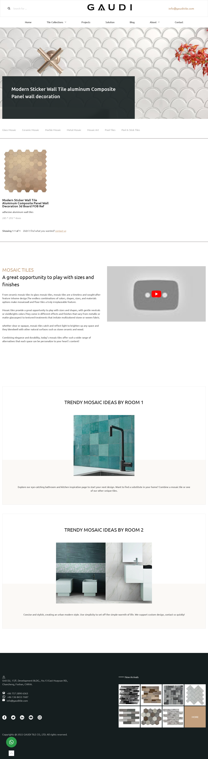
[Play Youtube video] (156, 294)
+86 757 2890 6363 (17, 693)
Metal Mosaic (74, 129)
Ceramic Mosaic (30, 129)
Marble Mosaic (53, 129)
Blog (132, 22)
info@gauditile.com (181, 8)
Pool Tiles (110, 129)
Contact (179, 22)
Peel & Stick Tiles (131, 129)
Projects (85, 22)
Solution (110, 22)
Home (28, 22)
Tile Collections (55, 22)
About (153, 22)
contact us (60, 230)
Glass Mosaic (9, 129)
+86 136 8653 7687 (17, 696)
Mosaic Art (93, 129)
